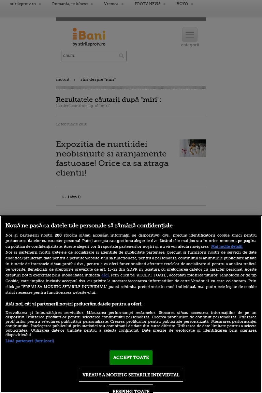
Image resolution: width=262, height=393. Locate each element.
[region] (131, 304)
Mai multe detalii (227, 246)
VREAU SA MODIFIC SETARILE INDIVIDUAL (131, 374)
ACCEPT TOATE (131, 357)
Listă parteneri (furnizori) (29, 341)
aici (105, 275)
